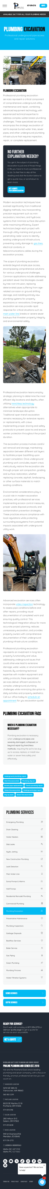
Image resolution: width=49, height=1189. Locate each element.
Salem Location (10, 1115)
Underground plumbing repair (15, 776)
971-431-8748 (8, 1110)
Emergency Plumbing (15, 822)
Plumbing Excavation (14, 911)
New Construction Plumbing (17, 859)
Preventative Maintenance (16, 918)
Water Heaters (12, 837)
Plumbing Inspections (14, 926)
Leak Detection (12, 866)
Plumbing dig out (28, 781)
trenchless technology (23, 403)
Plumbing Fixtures (13, 970)
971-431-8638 (8, 1125)
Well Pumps (11, 889)
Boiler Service (11, 948)
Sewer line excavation (24, 795)
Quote (43, 5)
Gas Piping (10, 955)
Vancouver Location (12, 1084)
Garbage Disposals (13, 933)
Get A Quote (16, 189)
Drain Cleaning (12, 829)
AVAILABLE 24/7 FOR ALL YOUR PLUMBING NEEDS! (24, 14)
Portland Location (11, 1099)
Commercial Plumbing (15, 904)
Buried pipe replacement (13, 785)
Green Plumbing (12, 963)
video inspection (24, 604)
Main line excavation (11, 781)
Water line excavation (12, 790)
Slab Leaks (10, 844)
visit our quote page (12, 1029)
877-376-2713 (31, 5)
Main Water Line (12, 874)
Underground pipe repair (32, 790)
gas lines (38, 243)
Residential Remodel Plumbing (18, 896)
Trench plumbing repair (34, 785)
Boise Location (10, 1130)
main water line (11, 313)
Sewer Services (11, 993)
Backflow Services (13, 941)
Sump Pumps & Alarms (15, 881)
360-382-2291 (8, 1094)
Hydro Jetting (11, 852)
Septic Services (11, 1002)
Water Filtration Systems (16, 978)
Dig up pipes (9, 795)
